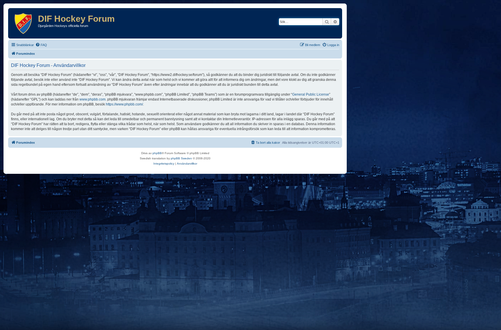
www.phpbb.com (92, 99)
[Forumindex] (24, 23)
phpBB (157, 153)
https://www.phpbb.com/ (124, 104)
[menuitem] (41, 44)
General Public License (310, 94)
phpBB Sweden (181, 158)
